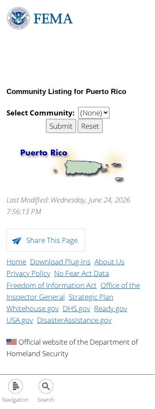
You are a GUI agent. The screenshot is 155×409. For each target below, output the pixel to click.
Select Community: (40, 113)
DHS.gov (76, 308)
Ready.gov (110, 308)
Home (16, 262)
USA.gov (19, 320)
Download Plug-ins (60, 262)
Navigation (15, 399)
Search (46, 399)
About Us (109, 262)
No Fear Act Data (81, 273)
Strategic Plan (91, 297)
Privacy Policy (28, 273)
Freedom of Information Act (51, 285)
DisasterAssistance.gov (74, 320)
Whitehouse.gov (32, 308)
